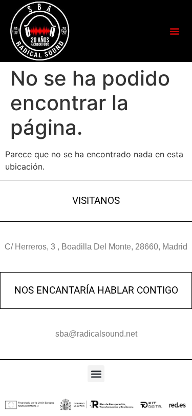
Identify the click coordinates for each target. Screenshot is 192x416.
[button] (174, 31)
